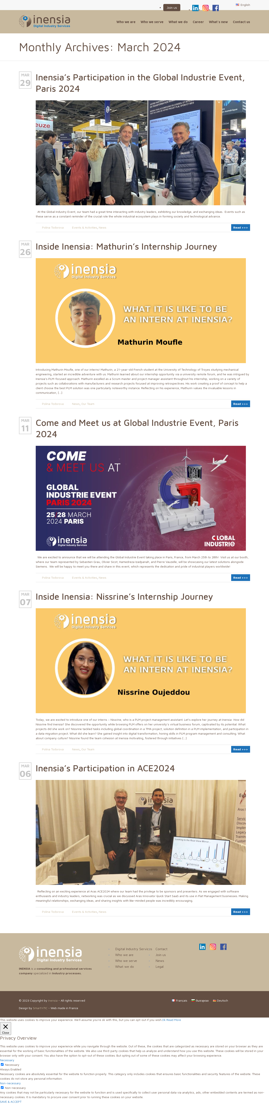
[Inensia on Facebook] (223, 949)
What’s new (218, 22)
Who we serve (152, 22)
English (245, 5)
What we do (178, 22)
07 (25, 601)
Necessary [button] (7, 1060)
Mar (25, 75)
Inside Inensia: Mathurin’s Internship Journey (126, 246)
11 (25, 428)
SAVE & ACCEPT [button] (10, 1101)
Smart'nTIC (40, 1008)
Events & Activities (84, 227)
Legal (160, 966)
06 (25, 773)
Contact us (241, 22)
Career (198, 22)
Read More (173, 1020)
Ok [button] (164, 1020)
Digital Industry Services (133, 949)
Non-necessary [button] (10, 1083)
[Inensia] (44, 21)
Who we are (126, 22)
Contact (161, 949)
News (102, 227)
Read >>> (240, 227)
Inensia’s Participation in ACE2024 (105, 768)
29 (25, 82)
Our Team (87, 403)
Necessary (12, 1064)
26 (25, 251)
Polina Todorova (53, 227)
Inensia (53, 1000)
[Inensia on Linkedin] (202, 949)
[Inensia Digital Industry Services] (50, 961)
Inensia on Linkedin (195, 7)
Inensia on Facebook (215, 7)
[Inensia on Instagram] (213, 949)
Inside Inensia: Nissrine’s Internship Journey (124, 596)
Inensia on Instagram (205, 7)
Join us (172, 7)
